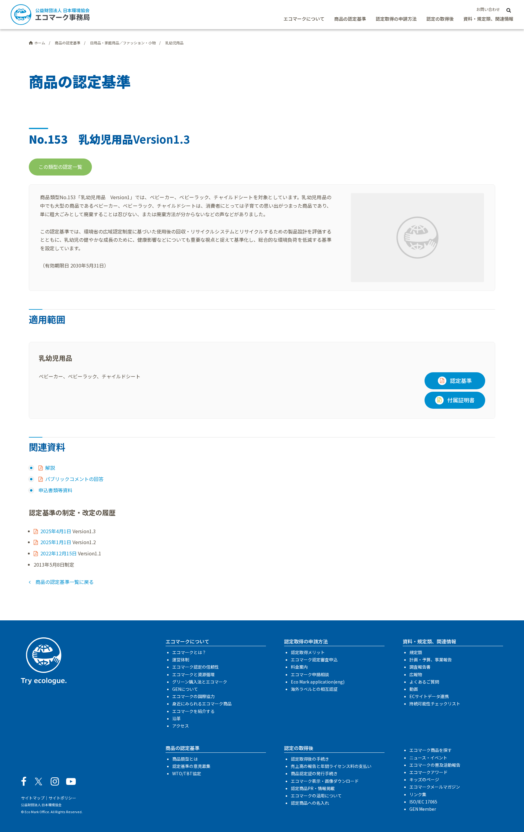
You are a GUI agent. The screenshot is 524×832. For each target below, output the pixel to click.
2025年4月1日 (55, 531)
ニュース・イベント (428, 758)
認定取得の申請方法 (396, 18)
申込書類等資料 (55, 490)
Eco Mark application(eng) (317, 682)
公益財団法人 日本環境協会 (41, 804)
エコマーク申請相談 (310, 674)
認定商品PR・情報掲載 (313, 788)
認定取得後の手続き (310, 759)
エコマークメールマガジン (434, 787)
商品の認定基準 (350, 18)
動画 (413, 689)
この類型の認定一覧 (60, 166)
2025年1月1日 (55, 542)
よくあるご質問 (424, 682)
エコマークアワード (428, 772)
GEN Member (422, 809)
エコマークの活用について (316, 796)
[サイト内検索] (508, 10)
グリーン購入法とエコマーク (199, 682)
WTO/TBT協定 (186, 773)
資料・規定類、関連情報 (488, 18)
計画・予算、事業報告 (430, 659)
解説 (50, 467)
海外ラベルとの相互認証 (314, 689)
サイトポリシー (62, 798)
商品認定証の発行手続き (314, 773)
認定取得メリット (308, 652)
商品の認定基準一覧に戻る (64, 581)
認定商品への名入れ (310, 803)
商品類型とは (185, 759)
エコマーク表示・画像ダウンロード (325, 781)
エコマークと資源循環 (193, 674)
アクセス (180, 726)
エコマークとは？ (189, 652)
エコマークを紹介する (193, 711)
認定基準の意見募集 (191, 766)
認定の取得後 (440, 18)
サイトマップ (33, 798)
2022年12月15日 (58, 553)
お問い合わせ (488, 9)
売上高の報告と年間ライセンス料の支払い (331, 766)
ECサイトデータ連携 (429, 696)
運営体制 (180, 659)
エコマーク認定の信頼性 (195, 667)
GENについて (185, 689)
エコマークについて (304, 18)
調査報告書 (420, 667)
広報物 (415, 674)
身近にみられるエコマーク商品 (202, 704)
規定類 (415, 652)
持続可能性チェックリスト (434, 704)
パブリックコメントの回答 (74, 478)
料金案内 (299, 667)
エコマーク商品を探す (430, 750)
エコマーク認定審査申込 (314, 659)
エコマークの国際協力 (193, 696)
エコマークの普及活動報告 (434, 765)
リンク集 (417, 794)
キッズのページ (424, 779)
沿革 (176, 718)
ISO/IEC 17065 (423, 802)
